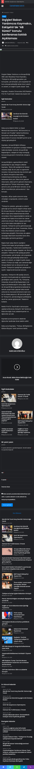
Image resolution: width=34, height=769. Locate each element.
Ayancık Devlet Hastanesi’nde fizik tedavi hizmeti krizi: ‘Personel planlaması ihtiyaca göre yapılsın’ (9, 416)
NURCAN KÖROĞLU (9, 42)
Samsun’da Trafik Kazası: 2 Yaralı (24, 395)
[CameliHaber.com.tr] (17, 6)
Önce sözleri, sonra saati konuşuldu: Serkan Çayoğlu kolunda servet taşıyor (22, 585)
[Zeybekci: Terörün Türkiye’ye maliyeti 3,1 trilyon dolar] (7, 639)
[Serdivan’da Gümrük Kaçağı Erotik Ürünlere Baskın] (7, 116)
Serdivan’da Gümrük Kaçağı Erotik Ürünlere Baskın (21, 116)
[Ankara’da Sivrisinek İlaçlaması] (7, 631)
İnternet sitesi (6, 487)
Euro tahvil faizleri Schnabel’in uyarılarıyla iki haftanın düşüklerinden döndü (16, 568)
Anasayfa (6, 12)
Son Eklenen (17, 513)
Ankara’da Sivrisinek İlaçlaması (21, 630)
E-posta (4, 479)
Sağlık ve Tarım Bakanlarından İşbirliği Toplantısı (24, 430)
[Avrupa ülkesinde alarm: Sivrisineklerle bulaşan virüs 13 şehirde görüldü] (7, 551)
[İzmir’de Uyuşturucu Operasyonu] (9, 398)
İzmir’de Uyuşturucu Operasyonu (14, 1)
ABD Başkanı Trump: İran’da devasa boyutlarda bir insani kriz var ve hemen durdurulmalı (15, 662)
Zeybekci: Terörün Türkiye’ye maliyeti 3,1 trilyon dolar (21, 639)
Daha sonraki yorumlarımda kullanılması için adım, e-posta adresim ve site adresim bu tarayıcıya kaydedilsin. (16, 496)
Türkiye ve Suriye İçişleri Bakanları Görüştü (7, 430)
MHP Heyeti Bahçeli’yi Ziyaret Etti (25, 422)
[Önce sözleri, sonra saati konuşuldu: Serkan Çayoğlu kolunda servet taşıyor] (7, 585)
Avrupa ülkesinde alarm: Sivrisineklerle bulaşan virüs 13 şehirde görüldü (22, 551)
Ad (3, 472)
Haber (12, 12)
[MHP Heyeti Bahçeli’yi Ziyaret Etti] (25, 415)
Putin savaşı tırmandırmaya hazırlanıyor (19, 615)
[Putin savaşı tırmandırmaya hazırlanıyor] (7, 615)
